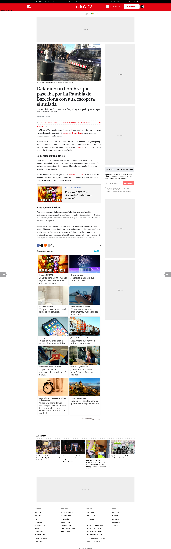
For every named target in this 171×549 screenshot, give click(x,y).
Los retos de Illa (63, 1)
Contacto (90, 519)
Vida (38, 85)
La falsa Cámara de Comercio (51, 1)
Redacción (40, 126)
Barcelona (43, 122)
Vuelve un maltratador (92, 1)
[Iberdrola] (94, 13)
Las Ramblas (81, 122)
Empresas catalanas (94, 532)
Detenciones (64, 122)
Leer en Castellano (6, 10)
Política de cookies (93, 528)
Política (38, 513)
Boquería (80, 147)
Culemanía (65, 519)
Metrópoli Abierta (68, 513)
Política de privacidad (94, 525)
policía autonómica (76, 174)
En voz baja (39, 541)
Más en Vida (41, 436)
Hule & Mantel (66, 532)
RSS (87, 522)
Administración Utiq (94, 541)
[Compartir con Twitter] (41, 245)
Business (38, 516)
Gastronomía (40, 535)
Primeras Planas (41, 538)
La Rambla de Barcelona (72, 133)
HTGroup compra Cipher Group (124, 1)
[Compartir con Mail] (49, 245)
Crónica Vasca (66, 516)
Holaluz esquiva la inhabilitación (107, 1)
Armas (88, 122)
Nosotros (90, 513)
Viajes (37, 528)
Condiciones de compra (95, 538)
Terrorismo (72, 122)
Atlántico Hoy (66, 525)
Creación (38, 522)
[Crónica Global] (85, 6)
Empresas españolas (94, 535)
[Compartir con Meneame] (45, 245)
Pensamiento (40, 525)
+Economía (39, 532)
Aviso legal (90, 516)
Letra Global (65, 522)
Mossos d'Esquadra (53, 122)
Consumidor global (68, 528)
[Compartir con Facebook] (38, 245)
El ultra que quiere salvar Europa (77, 1)
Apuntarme (128, 183)
